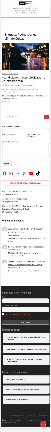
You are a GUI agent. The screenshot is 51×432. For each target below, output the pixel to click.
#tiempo (16, 92)
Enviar (7, 163)
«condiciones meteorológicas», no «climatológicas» (23, 79)
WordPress (36, 420)
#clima (7, 89)
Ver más (9, 101)
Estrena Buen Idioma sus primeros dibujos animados (26, 349)
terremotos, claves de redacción (31, 247)
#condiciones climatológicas (19, 89)
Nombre (5, 297)
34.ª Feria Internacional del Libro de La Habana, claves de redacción (24, 360)
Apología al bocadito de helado (14, 199)
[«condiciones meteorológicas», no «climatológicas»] (25, 56)
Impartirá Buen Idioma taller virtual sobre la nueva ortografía (25, 338)
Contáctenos (43, 415)
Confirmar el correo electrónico (33, 136)
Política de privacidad (17, 415)
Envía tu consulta (10, 141)
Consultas (32, 415)
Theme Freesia (27, 420)
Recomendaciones (10, 73)
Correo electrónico (11, 126)
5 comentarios (28, 86)
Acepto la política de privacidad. (17, 314)
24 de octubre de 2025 (11, 86)
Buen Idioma (7, 420)
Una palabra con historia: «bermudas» (17, 191)
